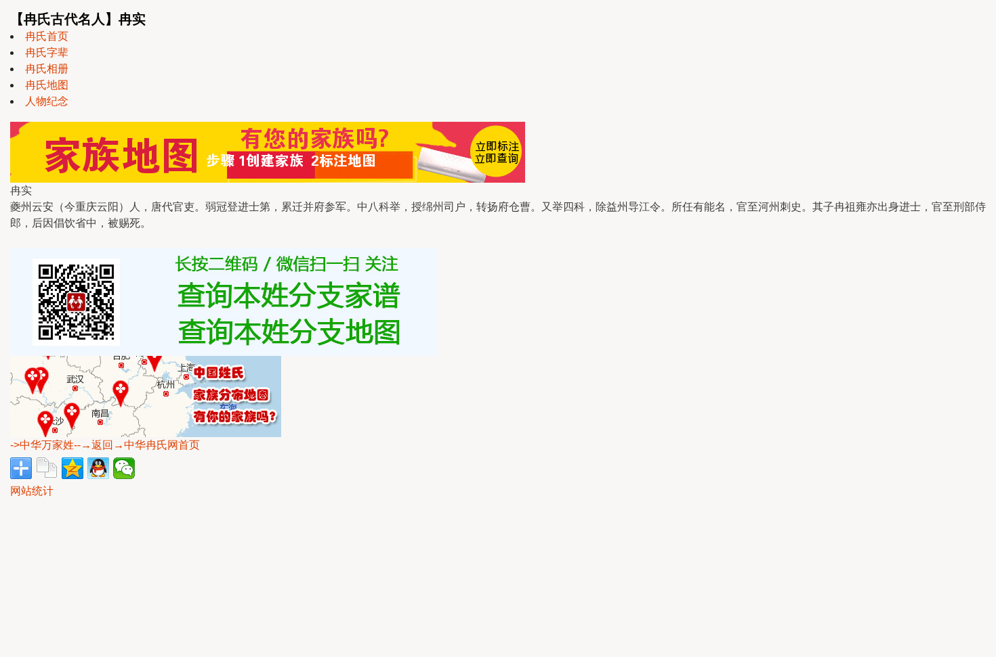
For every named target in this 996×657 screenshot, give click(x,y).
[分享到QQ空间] (72, 468)
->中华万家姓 (42, 445)
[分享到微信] (124, 468)
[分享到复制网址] (47, 468)
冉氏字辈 (46, 52)
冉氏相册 (46, 68)
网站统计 (32, 491)
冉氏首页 (46, 36)
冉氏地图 (46, 85)
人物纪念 (46, 101)
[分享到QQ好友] (98, 468)
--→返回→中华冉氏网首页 (137, 445)
